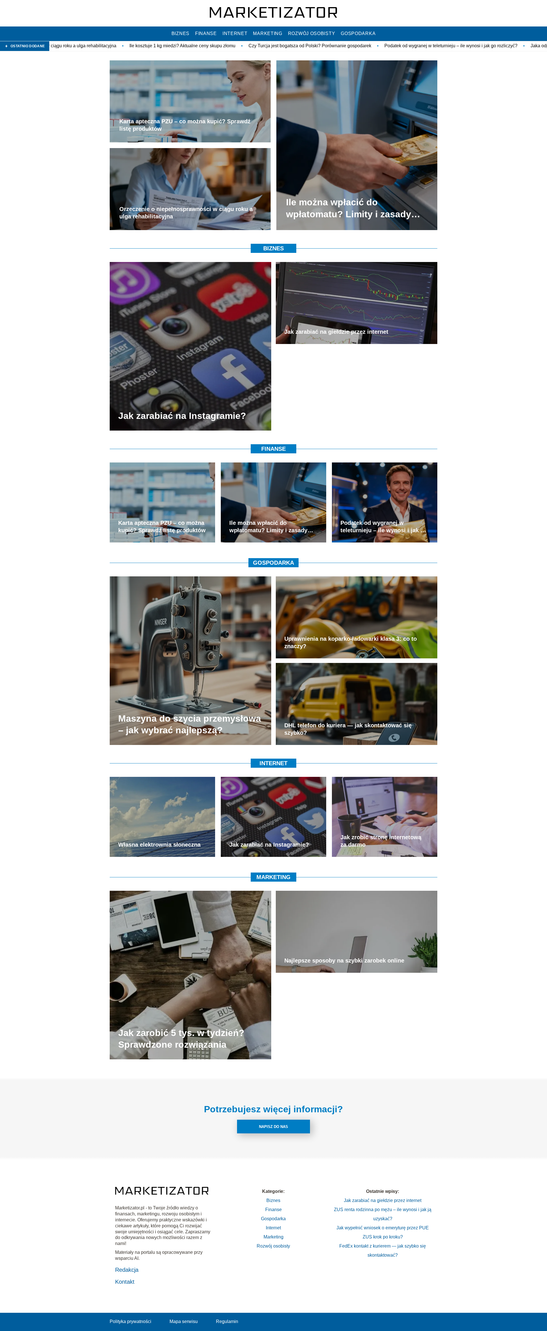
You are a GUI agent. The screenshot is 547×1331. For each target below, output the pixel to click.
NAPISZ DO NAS (273, 1127)
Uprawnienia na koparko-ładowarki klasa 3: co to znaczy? (350, 642)
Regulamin (227, 1321)
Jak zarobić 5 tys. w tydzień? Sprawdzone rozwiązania (181, 1038)
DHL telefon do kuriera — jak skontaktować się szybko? (348, 729)
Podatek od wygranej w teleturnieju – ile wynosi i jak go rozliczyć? (344, 45)
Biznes (180, 33)
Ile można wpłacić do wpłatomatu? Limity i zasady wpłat (348, 208)
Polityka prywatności (130, 1321)
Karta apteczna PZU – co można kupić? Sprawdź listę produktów (184, 125)
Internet (235, 33)
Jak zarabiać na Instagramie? (182, 416)
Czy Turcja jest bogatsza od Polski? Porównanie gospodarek (203, 45)
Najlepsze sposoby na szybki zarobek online (344, 960)
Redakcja (126, 1270)
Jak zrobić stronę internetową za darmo (380, 841)
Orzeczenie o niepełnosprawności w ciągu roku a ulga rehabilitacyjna (186, 213)
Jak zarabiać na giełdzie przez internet (336, 332)
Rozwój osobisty (311, 33)
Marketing (267, 33)
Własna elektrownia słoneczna (159, 844)
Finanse (206, 33)
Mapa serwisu (184, 1321)
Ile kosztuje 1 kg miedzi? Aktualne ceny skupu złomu (75, 45)
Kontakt (124, 1282)
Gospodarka (358, 33)
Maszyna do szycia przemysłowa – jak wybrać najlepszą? (189, 724)
